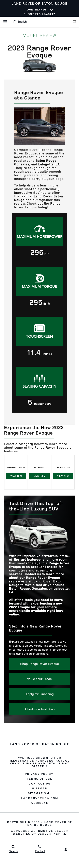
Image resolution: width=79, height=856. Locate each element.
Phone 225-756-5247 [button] (39, 14)
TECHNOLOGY (63, 471)
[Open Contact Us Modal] (74, 22)
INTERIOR (39, 471)
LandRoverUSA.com (39, 798)
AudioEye (39, 802)
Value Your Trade (39, 679)
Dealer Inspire (51, 833)
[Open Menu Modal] (5, 22)
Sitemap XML (39, 793)
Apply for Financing (40, 694)
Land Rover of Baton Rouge (49, 823)
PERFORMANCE (16, 471)
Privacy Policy (39, 773)
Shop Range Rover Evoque (39, 663)
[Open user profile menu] (66, 850)
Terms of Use (39, 778)
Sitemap (39, 788)
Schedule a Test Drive (40, 709)
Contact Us (39, 783)
